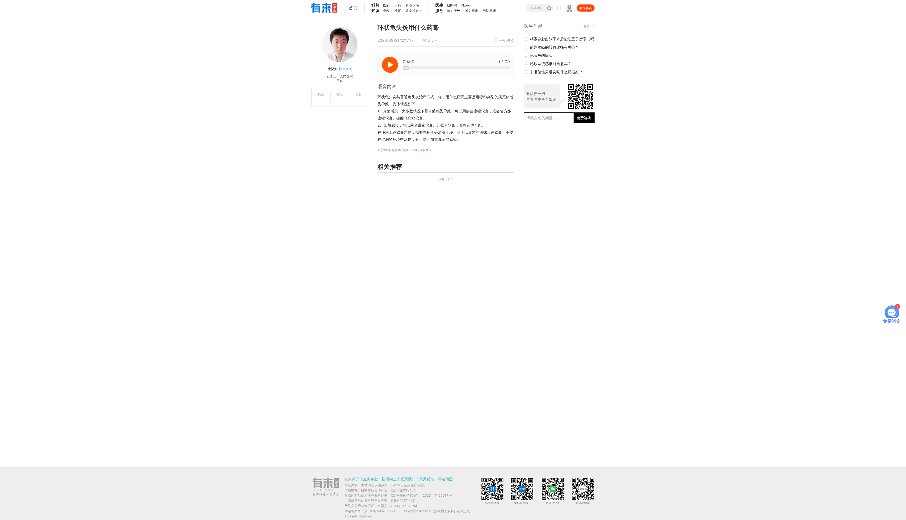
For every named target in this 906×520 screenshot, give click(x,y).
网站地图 (445, 479)
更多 (586, 26)
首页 (353, 7)
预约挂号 (453, 10)
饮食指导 (412, 10)
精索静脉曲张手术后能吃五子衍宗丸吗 (562, 39)
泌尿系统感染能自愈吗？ (550, 63)
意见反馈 (426, 479)
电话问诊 (489, 10)
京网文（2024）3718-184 (397, 506)
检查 (397, 10)
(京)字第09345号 (404, 490)
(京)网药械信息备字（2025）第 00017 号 (422, 495)
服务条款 (370, 479)
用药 (397, 5)
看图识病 (412, 5)
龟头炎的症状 (541, 55)
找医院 (452, 5)
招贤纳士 (389, 479)
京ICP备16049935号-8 (382, 511)
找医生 (466, 5)
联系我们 (407, 479)
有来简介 (352, 479)
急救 (386, 10)
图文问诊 (471, 10)
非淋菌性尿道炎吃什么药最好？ (556, 72)
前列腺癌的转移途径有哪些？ (554, 47)
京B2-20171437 (403, 501)
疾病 (386, 5)
